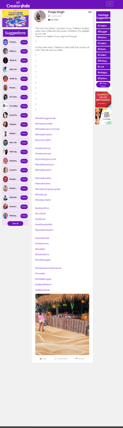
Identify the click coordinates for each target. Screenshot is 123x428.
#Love (101, 66)
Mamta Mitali (14, 88)
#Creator (102, 55)
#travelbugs (41, 194)
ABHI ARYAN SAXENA (18, 69)
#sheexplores (42, 243)
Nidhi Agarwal (15, 152)
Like (44, 358)
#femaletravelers (43, 170)
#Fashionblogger (106, 78)
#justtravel (40, 219)
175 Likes (54, 19)
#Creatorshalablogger (108, 43)
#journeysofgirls (43, 140)
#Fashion (102, 37)
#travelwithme (42, 254)
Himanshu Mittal (16, 42)
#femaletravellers (43, 134)
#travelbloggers (43, 260)
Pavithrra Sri (14, 161)
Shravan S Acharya (16, 206)
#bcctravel (40, 213)
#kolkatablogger (43, 279)
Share (81, 358)
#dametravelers (43, 183)
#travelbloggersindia (45, 118)
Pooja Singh (56, 12)
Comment (62, 358)
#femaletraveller (43, 178)
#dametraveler (42, 238)
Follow (24, 42)
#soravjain (40, 273)
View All (15, 223)
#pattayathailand (43, 284)
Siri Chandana (15, 97)
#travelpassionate (43, 123)
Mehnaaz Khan (15, 216)
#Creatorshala (104, 26)
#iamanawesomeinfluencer (48, 268)
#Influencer (103, 49)
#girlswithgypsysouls (45, 159)
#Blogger (102, 31)
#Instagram (103, 72)
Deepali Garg (14, 179)
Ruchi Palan (14, 115)
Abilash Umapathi (16, 133)
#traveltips (40, 249)
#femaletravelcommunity (47, 129)
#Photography (105, 61)
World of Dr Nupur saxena (19, 60)
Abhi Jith (13, 142)
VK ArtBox (13, 106)
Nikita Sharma (15, 51)
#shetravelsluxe (43, 148)
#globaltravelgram (44, 230)
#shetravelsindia (43, 153)
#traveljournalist (43, 200)
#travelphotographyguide (47, 189)
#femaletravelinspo (44, 164)
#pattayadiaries (42, 290)
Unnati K (12, 170)
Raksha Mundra (15, 188)
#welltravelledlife (43, 224)
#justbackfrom (42, 208)
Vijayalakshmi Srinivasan (19, 124)
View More (104, 84)
